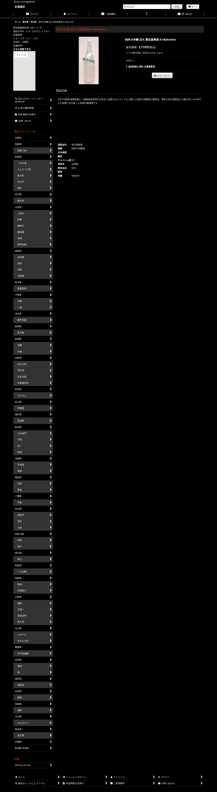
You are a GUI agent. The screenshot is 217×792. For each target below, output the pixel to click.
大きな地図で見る (22, 49)
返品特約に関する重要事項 (141, 66)
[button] (147, 14)
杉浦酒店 (20, 6)
